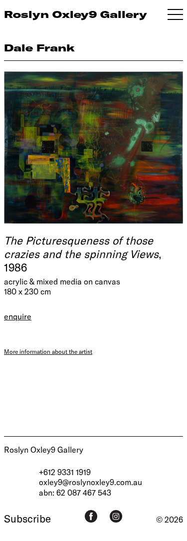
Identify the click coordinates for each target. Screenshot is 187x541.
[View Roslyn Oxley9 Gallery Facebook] (91, 516)
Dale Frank (39, 47)
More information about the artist (48, 351)
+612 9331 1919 (65, 472)
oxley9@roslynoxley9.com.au (90, 482)
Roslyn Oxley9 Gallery (43, 449)
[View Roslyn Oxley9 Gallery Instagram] (116, 516)
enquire (17, 316)
